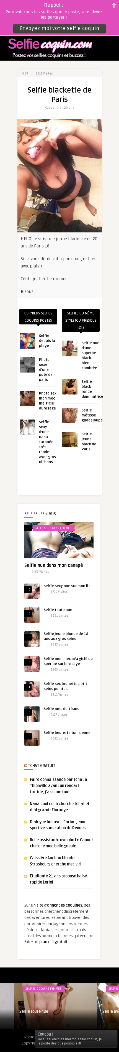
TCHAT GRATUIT (41, 765)
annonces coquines (64, 905)
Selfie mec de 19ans (61, 709)
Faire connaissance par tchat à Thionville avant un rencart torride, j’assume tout (58, 785)
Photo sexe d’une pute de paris (46, 370)
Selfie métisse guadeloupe (92, 415)
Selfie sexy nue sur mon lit (67, 586)
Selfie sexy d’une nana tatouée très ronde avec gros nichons (47, 442)
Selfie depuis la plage (47, 341)
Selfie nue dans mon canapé (53, 565)
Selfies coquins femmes (53, 528)
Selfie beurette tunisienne (67, 733)
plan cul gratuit (53, 942)
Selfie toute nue (58, 610)
